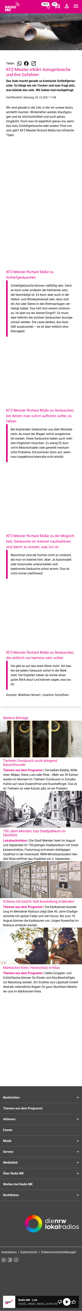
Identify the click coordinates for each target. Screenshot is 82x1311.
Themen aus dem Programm (23, 1108)
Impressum (9, 1252)
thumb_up (73, 1302)
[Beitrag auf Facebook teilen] (26, 63)
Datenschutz (28, 1252)
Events (7, 1130)
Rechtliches (11, 1195)
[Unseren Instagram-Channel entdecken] (16, 1260)
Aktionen (9, 1119)
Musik (7, 1141)
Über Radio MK (13, 1173)
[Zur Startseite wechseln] (12, 7)
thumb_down (60, 1302)
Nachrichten (11, 1097)
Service (8, 1152)
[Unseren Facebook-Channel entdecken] (10, 1260)
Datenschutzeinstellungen (58, 1252)
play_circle (66, 1301)
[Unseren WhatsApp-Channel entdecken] (4, 1260)
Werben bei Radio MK (18, 1184)
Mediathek (10, 1162)
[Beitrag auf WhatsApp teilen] (19, 63)
